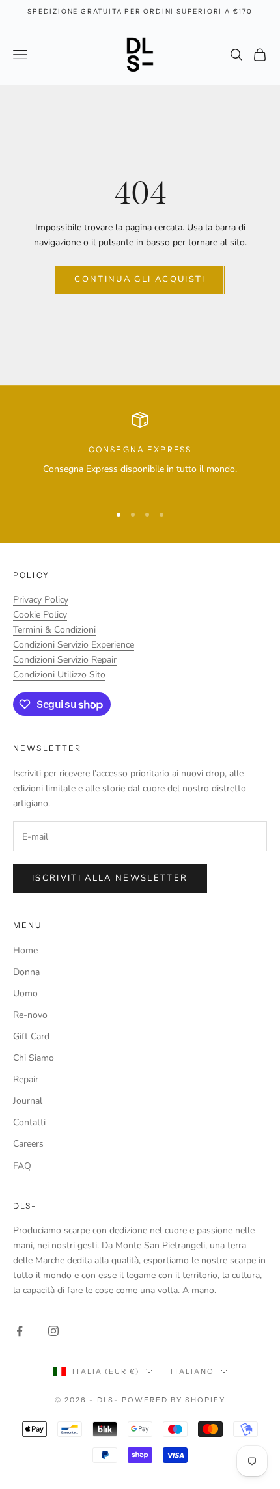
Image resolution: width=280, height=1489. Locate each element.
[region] (140, 452)
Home (25, 950)
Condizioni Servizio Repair (65, 659)
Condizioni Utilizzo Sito (59, 674)
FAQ (22, 1166)
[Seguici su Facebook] (19, 1330)
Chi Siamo (33, 1058)
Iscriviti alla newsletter (110, 878)
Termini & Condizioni (54, 629)
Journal (27, 1101)
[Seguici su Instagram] (53, 1330)
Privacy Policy (40, 600)
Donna (26, 972)
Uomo (25, 993)
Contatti (29, 1122)
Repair (25, 1079)
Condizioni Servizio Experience (73, 644)
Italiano (192, 1371)
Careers (28, 1144)
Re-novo (30, 1015)
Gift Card (31, 1036)
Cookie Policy (40, 614)
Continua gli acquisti (139, 279)
